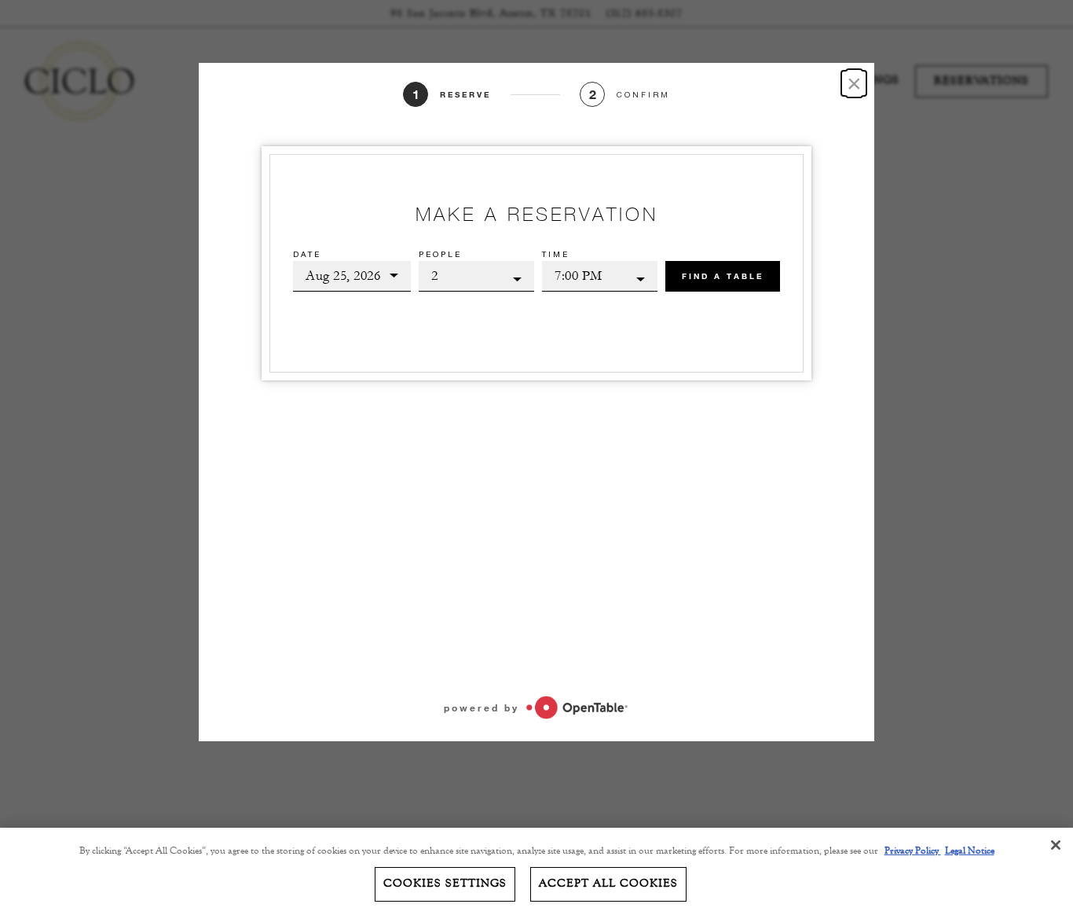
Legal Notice (969, 850)
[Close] (1055, 845)
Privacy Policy (912, 850)
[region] (536, 871)
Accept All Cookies (608, 883)
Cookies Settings (445, 883)
